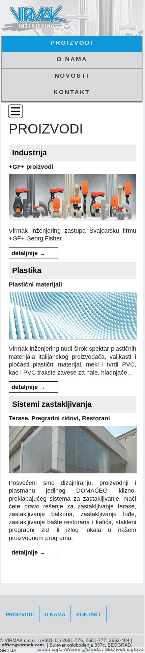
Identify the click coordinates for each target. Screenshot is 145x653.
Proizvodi (72, 42)
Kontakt (72, 92)
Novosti (72, 75)
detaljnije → (28, 253)
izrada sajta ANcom (59, 649)
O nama (72, 59)
